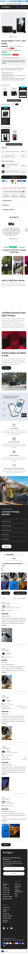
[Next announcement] (26, 3)
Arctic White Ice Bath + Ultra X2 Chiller (13, 607)
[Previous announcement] (1, 3)
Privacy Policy (7, 918)
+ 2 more (16, 836)
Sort (15, 598)
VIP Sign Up (6, 913)
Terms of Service (5, 921)
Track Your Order (6, 910)
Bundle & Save (7, 899)
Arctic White (6, 890)
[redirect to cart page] (22, 7)
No (12, 103)
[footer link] (4, 928)
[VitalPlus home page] (7, 7)
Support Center (7, 916)
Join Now (14, 873)
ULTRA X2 (8, 654)
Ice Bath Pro (8, 701)
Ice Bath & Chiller (6, 885)
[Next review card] (25, 265)
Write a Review (21, 593)
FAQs (16, 896)
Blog (16, 894)
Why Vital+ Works (18, 887)
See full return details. (15, 434)
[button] (25, 7)
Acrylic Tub (6, 892)
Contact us (6, 907)
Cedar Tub (6, 894)
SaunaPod (6, 888)
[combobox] (14, 951)
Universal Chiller (7, 896)
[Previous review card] (2, 265)
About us (17, 884)
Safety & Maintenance (19, 891)
